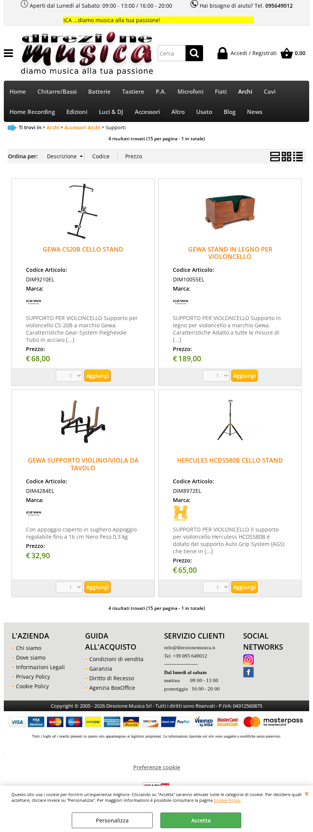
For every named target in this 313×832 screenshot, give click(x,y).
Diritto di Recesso (111, 678)
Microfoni (190, 92)
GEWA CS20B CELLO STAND (83, 249)
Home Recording (32, 112)
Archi (245, 92)
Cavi (270, 92)
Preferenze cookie (156, 767)
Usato (204, 112)
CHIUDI (306, 793)
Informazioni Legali (40, 667)
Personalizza (112, 820)
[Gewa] (33, 307)
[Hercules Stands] (180, 518)
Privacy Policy (33, 676)
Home (18, 92)
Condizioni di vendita (116, 659)
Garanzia (100, 668)
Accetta (201, 820)
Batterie (99, 92)
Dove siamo (30, 657)
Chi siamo (28, 648)
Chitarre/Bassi (57, 92)
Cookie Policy (227, 800)
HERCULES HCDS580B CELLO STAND (230, 460)
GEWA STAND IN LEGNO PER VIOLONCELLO (230, 253)
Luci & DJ (111, 112)
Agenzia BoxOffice (112, 687)
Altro (178, 112)
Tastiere (133, 92)
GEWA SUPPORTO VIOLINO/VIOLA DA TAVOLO (83, 464)
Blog (230, 112)
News (254, 112)
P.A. (161, 92)
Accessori (147, 112)
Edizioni (76, 112)
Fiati (221, 92)
